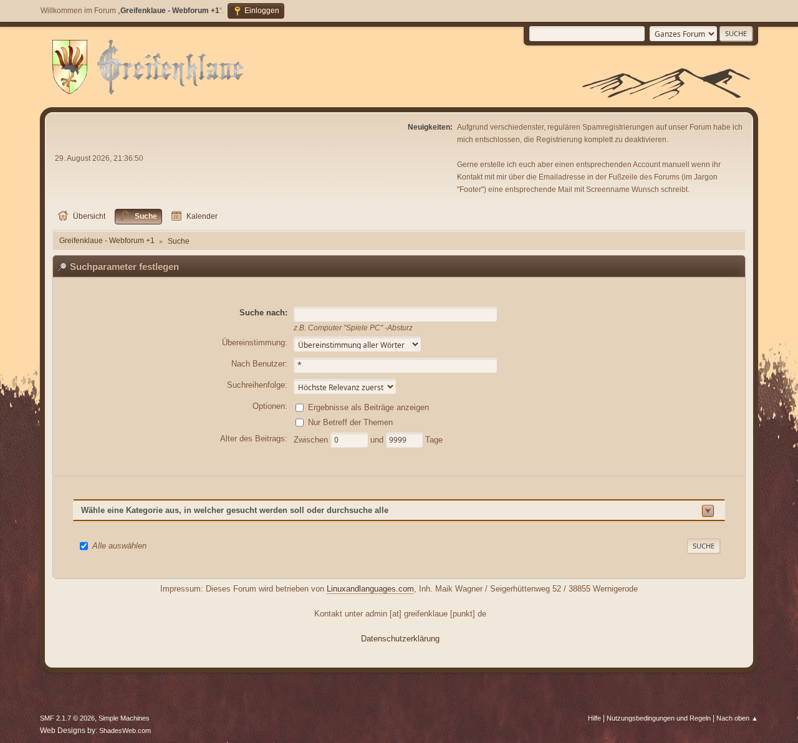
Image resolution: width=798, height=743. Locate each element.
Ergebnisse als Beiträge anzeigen (368, 407)
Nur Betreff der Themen (350, 422)
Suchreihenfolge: (257, 385)
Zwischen (312, 439)
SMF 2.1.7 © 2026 (67, 718)
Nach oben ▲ (737, 718)
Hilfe (594, 718)
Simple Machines (124, 718)
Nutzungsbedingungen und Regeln (659, 718)
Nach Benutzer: (259, 363)
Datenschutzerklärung (400, 638)
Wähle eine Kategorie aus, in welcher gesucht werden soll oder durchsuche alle (234, 510)
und (378, 439)
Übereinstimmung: (254, 342)
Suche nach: (263, 312)
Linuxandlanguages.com (370, 588)
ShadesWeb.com (125, 730)
